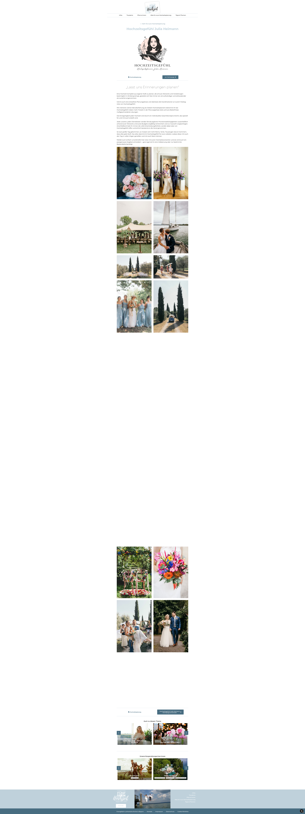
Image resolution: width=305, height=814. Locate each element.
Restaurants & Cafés (145, 778)
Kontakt (149, 811)
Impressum (159, 811)
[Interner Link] (134, 173)
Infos (120, 15)
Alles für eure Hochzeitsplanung (161, 15)
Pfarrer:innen (141, 15)
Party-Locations (134, 778)
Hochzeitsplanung (135, 77)
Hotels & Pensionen (124, 778)
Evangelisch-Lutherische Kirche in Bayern (130, 811)
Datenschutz (170, 811)
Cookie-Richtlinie (183, 811)
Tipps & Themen (181, 15)
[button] (186, 733)
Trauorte (130, 15)
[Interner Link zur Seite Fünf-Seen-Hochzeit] (152, 7)
